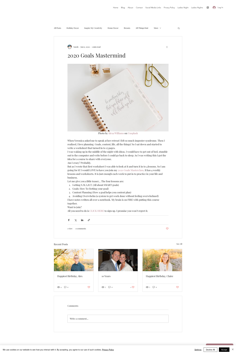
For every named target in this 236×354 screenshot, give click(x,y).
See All (179, 244)
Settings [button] (197, 349)
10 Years (106, 276)
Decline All (210, 349)
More (156, 28)
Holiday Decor (73, 28)
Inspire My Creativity (93, 28)
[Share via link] (89, 220)
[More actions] (167, 46)
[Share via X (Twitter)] (75, 220)
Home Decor (113, 28)
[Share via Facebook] (68, 220)
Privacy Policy (108, 349)
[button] (178, 28)
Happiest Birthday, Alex (69, 276)
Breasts (127, 28)
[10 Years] (118, 260)
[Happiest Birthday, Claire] (162, 260)
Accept (224, 349)
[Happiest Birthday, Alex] (73, 260)
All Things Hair (142, 28)
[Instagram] (207, 7)
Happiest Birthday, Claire (159, 276)
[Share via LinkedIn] (82, 220)
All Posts (57, 28)
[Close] (232, 349)
